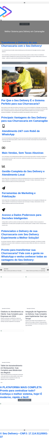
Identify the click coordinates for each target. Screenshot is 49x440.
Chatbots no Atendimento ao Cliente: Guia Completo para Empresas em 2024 (12, 314)
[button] (24, 3)
